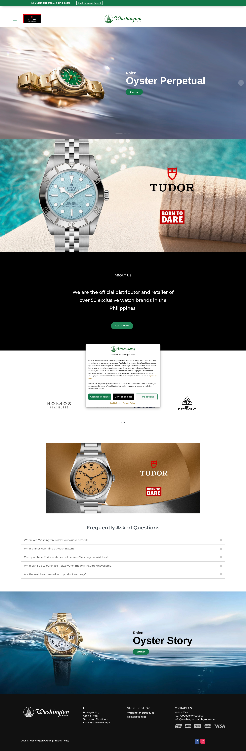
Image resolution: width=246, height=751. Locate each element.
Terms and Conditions (95, 719)
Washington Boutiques (140, 712)
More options (147, 396)
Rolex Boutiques (136, 716)
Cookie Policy (115, 403)
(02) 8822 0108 (45, 3)
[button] (241, 83)
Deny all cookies (123, 396)
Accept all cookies (100, 396)
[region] (123, 83)
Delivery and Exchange (96, 722)
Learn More (122, 325)
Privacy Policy (129, 403)
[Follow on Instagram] (202, 741)
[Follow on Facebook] (197, 741)
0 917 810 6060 (63, 3)
